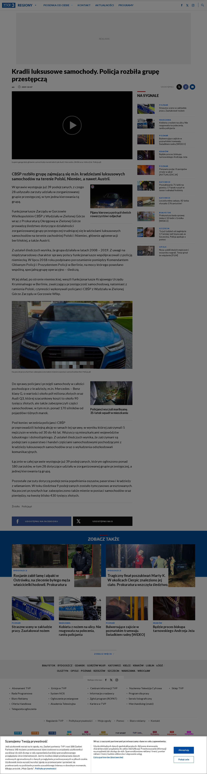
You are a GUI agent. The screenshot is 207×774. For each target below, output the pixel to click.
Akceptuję (184, 750)
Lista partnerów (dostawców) (108, 757)
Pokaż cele (183, 759)
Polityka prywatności (45, 768)
